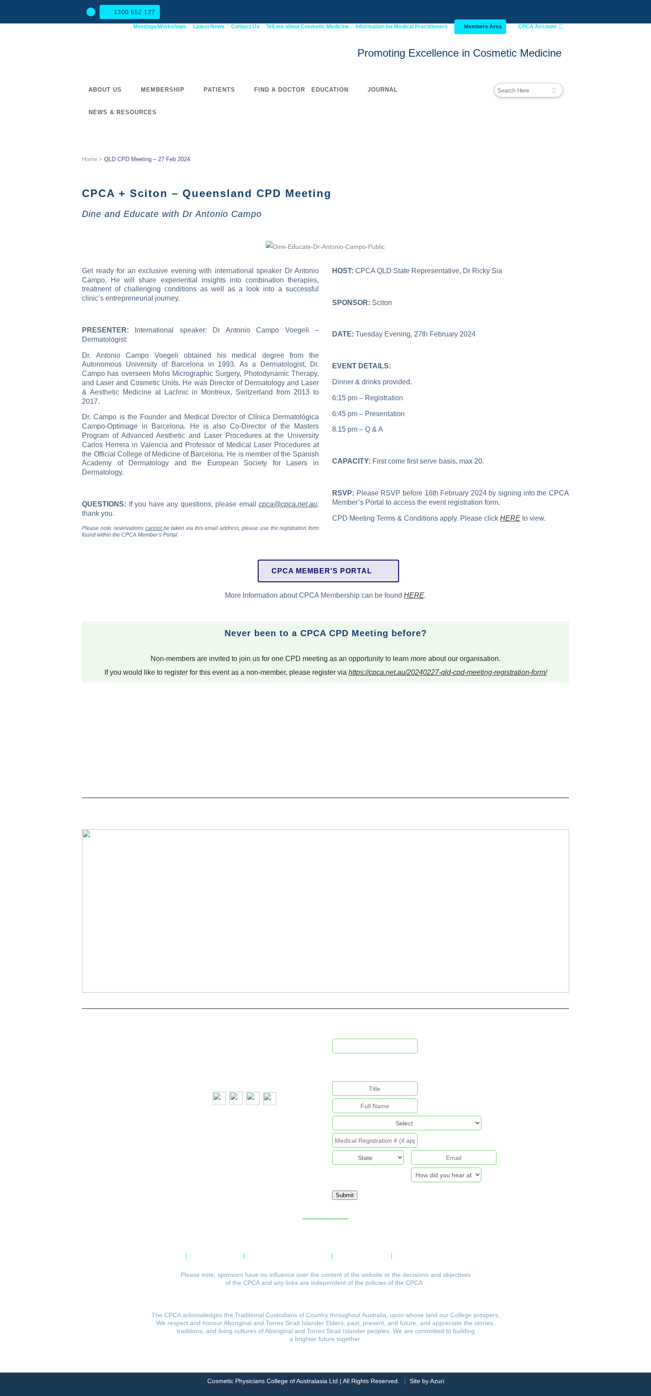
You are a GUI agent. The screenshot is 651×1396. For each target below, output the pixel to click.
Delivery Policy (362, 1256)
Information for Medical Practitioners (402, 26)
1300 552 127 (134, 11)
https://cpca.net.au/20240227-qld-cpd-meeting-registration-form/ (448, 672)
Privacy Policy (215, 1256)
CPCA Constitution (151, 1256)
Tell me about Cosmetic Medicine (307, 26)
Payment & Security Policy (438, 1256)
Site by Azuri (427, 1380)
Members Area (482, 26)
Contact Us (245, 26)
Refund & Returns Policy (288, 1256)
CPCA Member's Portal (321, 571)
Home (89, 159)
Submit (345, 1195)
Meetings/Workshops (159, 26)
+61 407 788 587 (259, 1077)
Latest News (209, 26)
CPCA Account (536, 26)
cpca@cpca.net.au (257, 1046)
